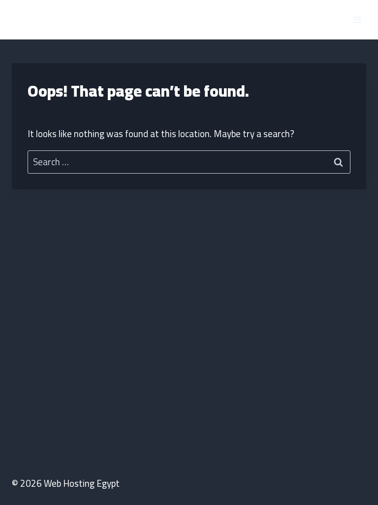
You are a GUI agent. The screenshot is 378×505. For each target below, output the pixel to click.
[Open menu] (357, 19)
